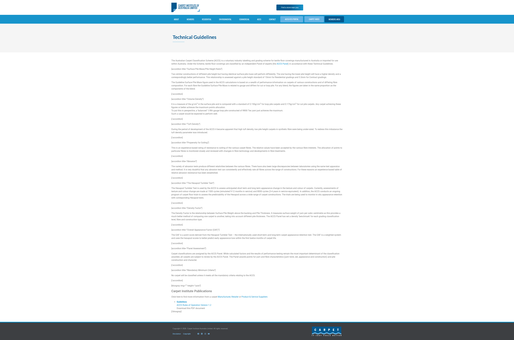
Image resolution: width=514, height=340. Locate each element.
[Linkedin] (202, 334)
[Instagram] (205, 334)
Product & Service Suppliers (254, 297)
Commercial (244, 19)
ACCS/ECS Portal (291, 19)
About (176, 19)
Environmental (225, 19)
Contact (272, 19)
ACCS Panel (282, 64)
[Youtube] (209, 334)
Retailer (235, 297)
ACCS (259, 19)
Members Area (334, 19)
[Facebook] (198, 334)
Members (190, 19)
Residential (206, 19)
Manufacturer (224, 297)
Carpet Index (314, 19)
